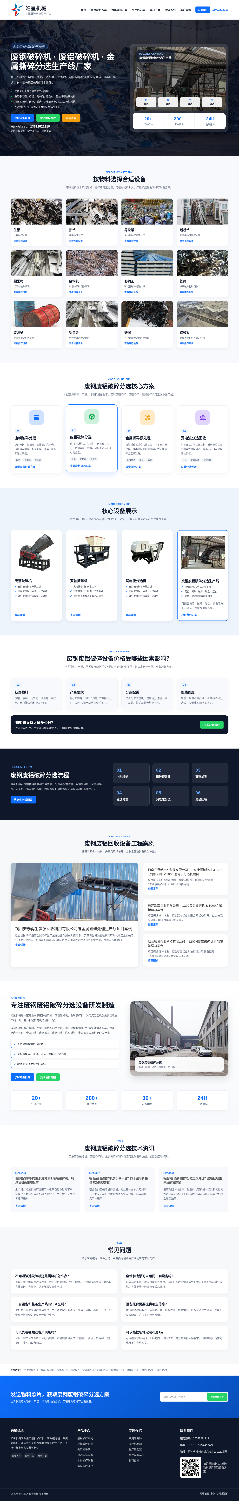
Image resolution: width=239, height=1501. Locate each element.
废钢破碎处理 (25, 438)
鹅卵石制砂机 (47, 1370)
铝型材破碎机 (31, 1370)
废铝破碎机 (162, 1370)
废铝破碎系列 (85, 1438)
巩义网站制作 (73, 1370)
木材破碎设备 (85, 1460)
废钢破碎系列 (85, 1444)
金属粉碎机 (102, 1370)
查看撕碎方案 (133, 467)
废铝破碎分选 (81, 437)
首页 (83, 10)
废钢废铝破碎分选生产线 (200, 581)
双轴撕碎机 (78, 581)
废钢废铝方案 (99, 10)
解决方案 (155, 10)
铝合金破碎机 (117, 1370)
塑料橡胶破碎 (85, 1466)
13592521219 (220, 9)
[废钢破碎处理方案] (36, 415)
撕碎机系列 (83, 1449)
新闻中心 (214, 1493)
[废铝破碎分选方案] (91, 414)
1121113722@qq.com (200, 1445)
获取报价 (202, 10)
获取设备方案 (48, 1077)
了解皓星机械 (22, 1077)
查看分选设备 (189, 467)
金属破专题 (135, 1438)
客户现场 (185, 10)
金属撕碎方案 (119, 10)
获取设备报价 (22, 118)
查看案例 (153, 888)
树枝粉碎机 (132, 1370)
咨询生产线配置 (23, 799)
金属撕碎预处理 (138, 438)
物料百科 (134, 1460)
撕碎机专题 (135, 1444)
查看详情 (20, 615)
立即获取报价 (212, 725)
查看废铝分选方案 (80, 466)
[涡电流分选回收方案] (202, 415)
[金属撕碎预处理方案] (147, 415)
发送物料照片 (48, 118)
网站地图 (204, 1493)
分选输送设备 (85, 1455)
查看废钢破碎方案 (25, 467)
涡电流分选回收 (193, 438)
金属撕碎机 (88, 1370)
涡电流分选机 (136, 581)
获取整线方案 (189, 615)
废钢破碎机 (23, 581)
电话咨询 (71, 118)
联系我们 (223, 1493)
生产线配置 (135, 1449)
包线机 (60, 1370)
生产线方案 (138, 10)
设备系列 (170, 10)
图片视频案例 (136, 1455)
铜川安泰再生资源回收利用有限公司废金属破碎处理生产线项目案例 (73, 929)
